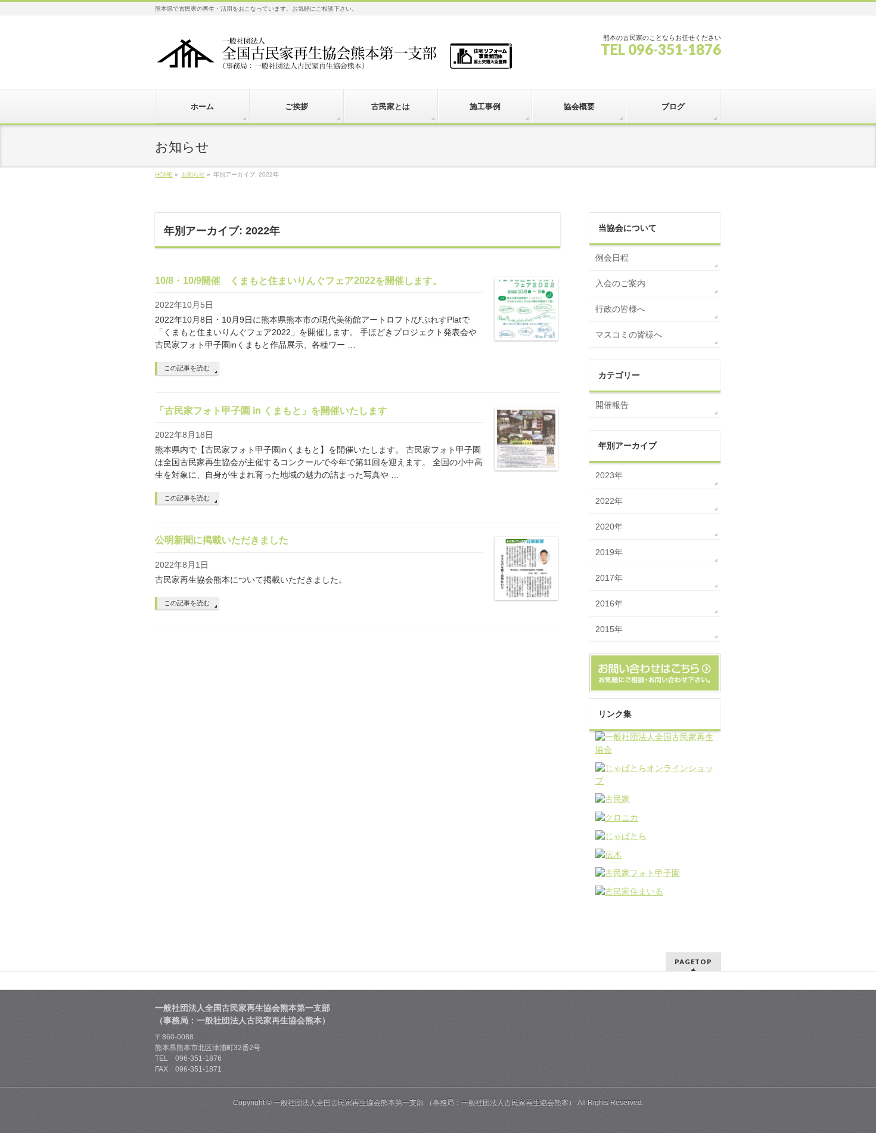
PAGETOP (693, 961)
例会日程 (612, 257)
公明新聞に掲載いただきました (221, 540)
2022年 (609, 501)
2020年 (609, 526)
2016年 (609, 603)
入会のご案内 (620, 283)
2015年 (609, 629)
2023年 (609, 475)
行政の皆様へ (620, 309)
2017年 (609, 578)
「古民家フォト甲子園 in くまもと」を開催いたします (271, 410)
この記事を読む (187, 368)
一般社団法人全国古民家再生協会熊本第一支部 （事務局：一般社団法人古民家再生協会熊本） (425, 1102)
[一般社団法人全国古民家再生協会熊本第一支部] (333, 57)
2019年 (609, 552)
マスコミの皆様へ (628, 334)
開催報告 (612, 405)
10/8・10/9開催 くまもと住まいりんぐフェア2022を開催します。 (298, 280)
